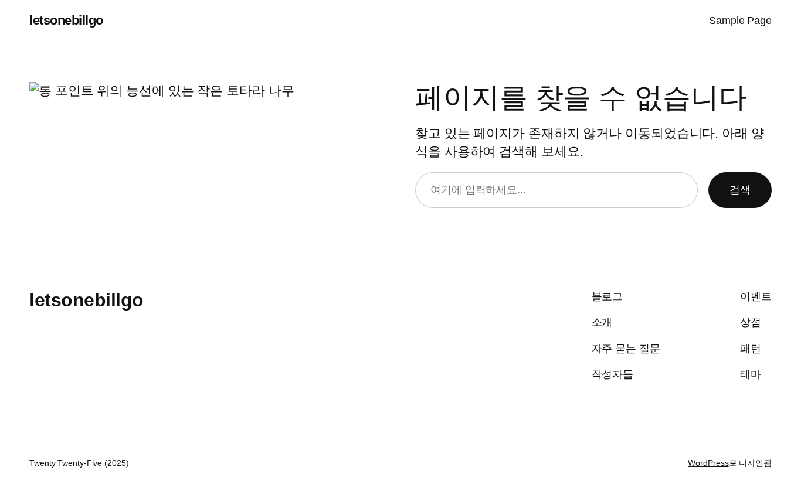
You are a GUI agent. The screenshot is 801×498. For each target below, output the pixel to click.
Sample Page (740, 20)
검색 (740, 190)
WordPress (708, 463)
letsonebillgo (66, 20)
